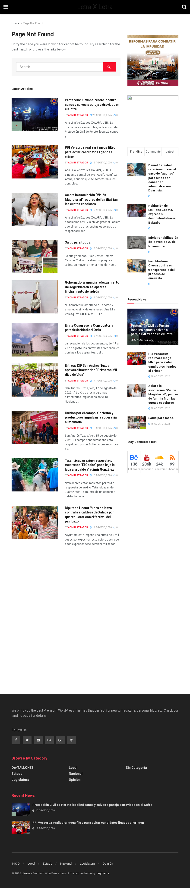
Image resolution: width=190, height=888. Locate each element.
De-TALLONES (23, 767)
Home (15, 23)
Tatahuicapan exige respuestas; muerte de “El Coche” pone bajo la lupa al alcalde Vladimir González (90, 465)
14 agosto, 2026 (102, 527)
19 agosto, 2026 (102, 162)
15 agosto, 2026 (102, 428)
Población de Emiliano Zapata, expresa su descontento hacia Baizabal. (162, 214)
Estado (17, 773)
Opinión (75, 780)
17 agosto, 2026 (102, 297)
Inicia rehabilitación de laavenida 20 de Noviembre (163, 242)
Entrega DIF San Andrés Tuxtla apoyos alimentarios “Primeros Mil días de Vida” (91, 370)
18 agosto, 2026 (102, 248)
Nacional (75, 773)
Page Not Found (33, 23)
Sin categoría (136, 767)
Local (73, 767)
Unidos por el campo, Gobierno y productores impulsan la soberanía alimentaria (91, 417)
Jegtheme (102, 873)
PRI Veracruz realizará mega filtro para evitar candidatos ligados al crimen (90, 152)
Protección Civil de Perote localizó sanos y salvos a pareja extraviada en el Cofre (92, 104)
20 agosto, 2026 (102, 115)
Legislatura (20, 780)
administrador (78, 115)
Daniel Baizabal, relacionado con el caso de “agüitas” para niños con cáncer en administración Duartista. (162, 177)
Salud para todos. (78, 242)
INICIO (16, 863)
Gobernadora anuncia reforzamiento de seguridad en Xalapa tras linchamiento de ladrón (92, 287)
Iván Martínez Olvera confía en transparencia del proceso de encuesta (161, 270)
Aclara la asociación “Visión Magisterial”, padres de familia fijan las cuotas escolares (91, 199)
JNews (26, 873)
